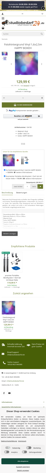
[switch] (7, 447)
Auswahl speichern (23, 467)
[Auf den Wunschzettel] (22, 144)
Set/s (34, 186)
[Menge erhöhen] (42, 98)
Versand (26, 85)
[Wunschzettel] (42, 13)
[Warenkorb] (3, 28)
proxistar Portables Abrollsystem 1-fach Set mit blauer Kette (12, 277)
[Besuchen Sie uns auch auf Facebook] (4, 393)
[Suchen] (42, 34)
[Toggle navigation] (3, 18)
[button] (22, 14)
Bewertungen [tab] (21, 192)
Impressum (22, 441)
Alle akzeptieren (23, 461)
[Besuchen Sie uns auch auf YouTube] (9, 393)
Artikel (18, 186)
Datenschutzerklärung (9, 441)
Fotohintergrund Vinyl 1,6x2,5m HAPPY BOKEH (23, 170)
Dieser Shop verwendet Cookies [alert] (23, 411)
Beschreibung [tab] (7, 192)
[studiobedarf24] (23, 23)
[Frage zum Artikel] (24, 144)
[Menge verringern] (4, 98)
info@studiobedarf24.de (15, 381)
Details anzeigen (23, 470)
